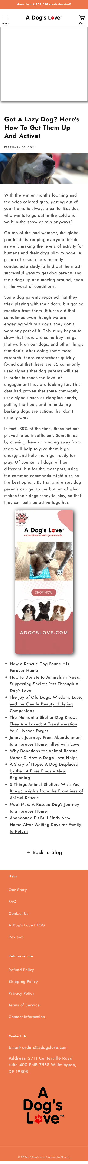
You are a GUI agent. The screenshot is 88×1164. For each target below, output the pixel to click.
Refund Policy (21, 970)
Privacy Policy (22, 993)
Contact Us (19, 913)
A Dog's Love (37, 1157)
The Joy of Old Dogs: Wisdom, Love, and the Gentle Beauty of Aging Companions (46, 704)
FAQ (12, 901)
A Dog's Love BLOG (27, 925)
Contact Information (27, 1017)
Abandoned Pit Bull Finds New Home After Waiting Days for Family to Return (45, 824)
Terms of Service (24, 1005)
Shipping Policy (23, 981)
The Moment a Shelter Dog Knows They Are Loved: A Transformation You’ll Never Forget (44, 724)
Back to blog (47, 852)
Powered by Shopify (57, 1157)
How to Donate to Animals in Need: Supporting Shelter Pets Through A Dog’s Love (45, 684)
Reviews (16, 937)
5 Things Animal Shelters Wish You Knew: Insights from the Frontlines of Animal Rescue (46, 791)
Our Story (18, 890)
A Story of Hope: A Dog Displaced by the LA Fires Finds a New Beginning (44, 771)
